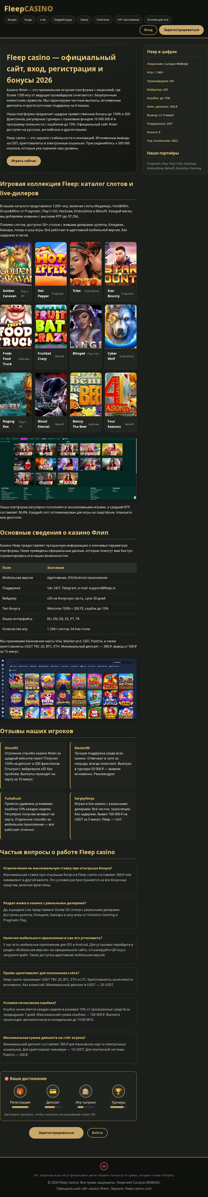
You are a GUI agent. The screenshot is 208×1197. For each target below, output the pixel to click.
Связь (84, 19)
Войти (97, 1132)
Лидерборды (63, 19)
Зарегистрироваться (181, 30)
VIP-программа (128, 19)
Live (43, 19)
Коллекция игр (158, 19)
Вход (148, 30)
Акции (12, 19)
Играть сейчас (23, 161)
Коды (28, 19)
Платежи (103, 19)
